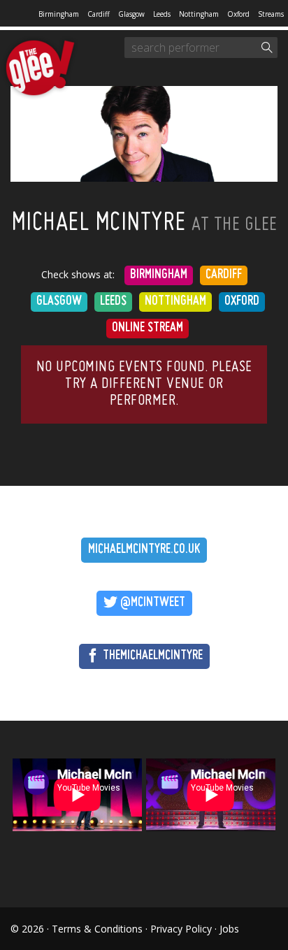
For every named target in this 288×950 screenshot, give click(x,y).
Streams (271, 14)
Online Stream (147, 328)
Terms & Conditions (97, 928)
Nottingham (199, 14)
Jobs (229, 928)
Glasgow (131, 14)
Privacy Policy (181, 928)
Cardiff (98, 14)
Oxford (238, 14)
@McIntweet (151, 603)
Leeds (162, 14)
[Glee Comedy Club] (40, 68)
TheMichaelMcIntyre (151, 656)
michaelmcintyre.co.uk (144, 550)
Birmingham (58, 14)
